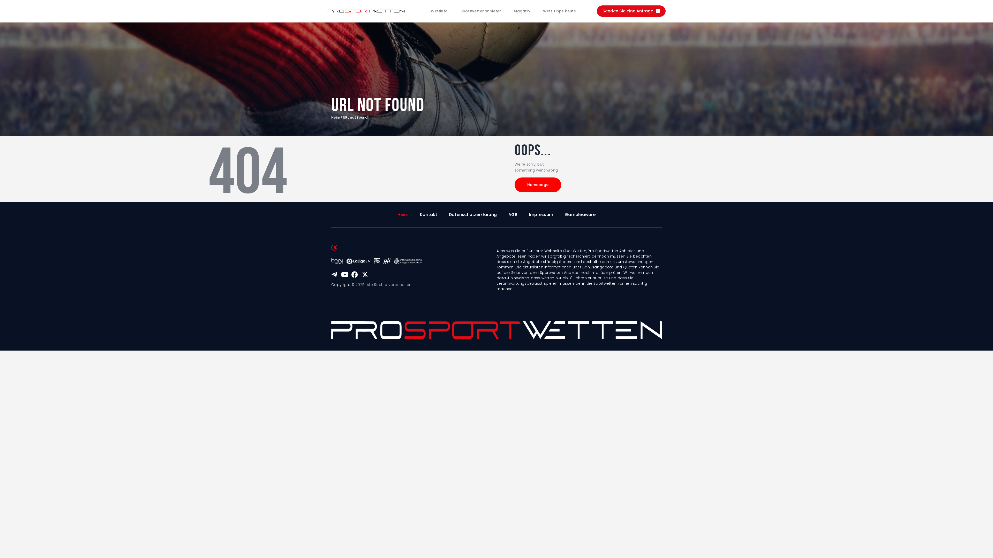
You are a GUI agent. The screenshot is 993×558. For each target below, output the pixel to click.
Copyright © (343, 284)
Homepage (537, 184)
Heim (335, 117)
